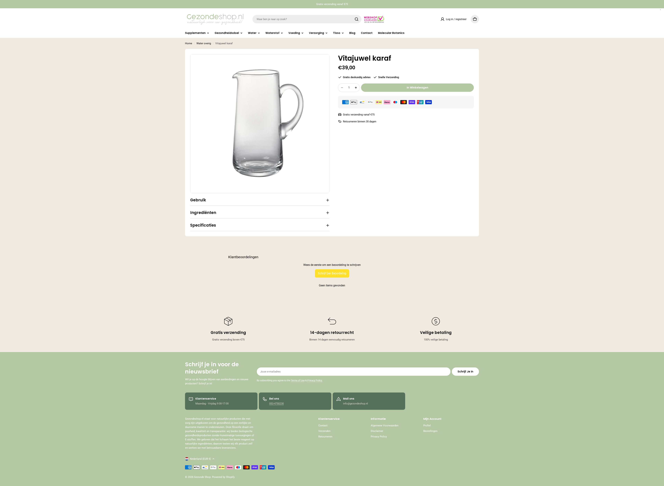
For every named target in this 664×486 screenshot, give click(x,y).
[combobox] (306, 19)
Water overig (203, 43)
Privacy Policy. (315, 380)
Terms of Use (298, 380)
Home (188, 43)
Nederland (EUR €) (200, 458)
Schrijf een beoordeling (332, 273)
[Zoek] (356, 19)
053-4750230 (276, 403)
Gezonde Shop (202, 477)
